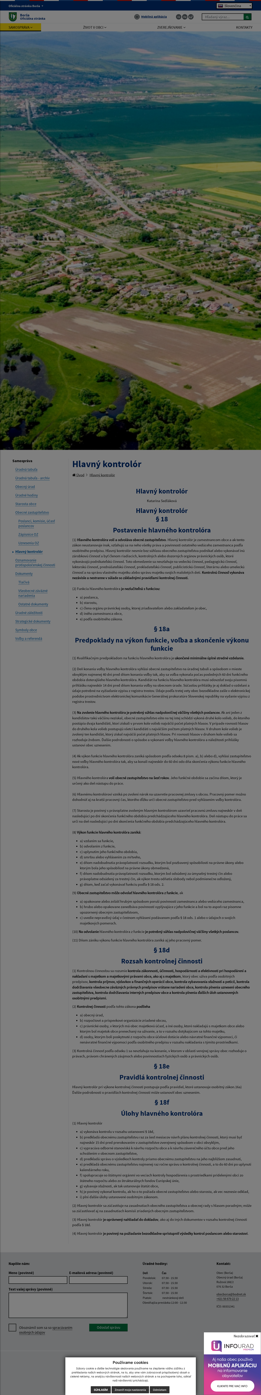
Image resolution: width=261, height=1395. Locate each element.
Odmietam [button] (159, 1389)
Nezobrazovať (244, 1336)
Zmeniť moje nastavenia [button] (130, 1389)
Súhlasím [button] (101, 1389)
